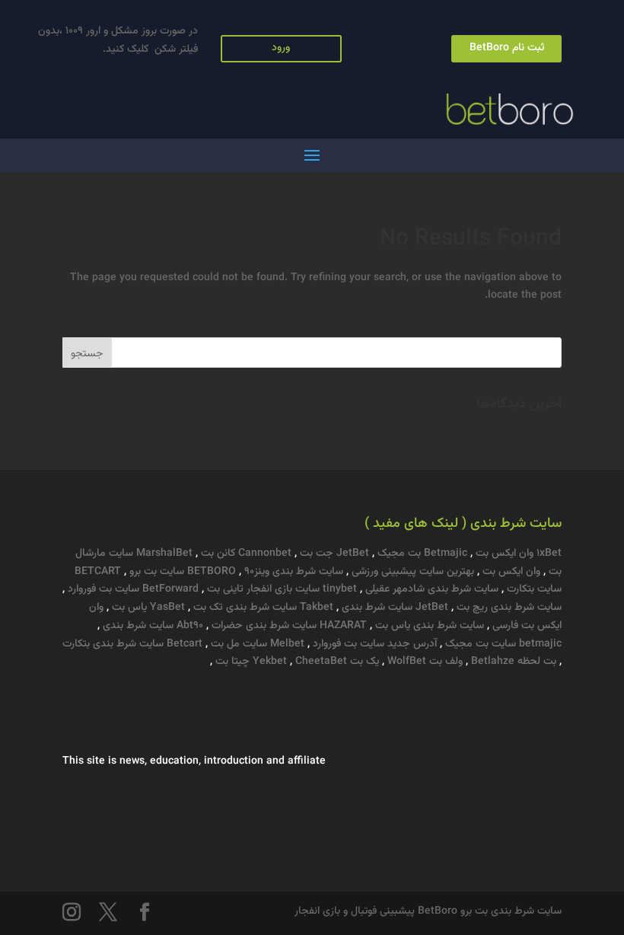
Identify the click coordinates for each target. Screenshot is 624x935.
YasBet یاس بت (147, 607)
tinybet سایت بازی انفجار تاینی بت (280, 589)
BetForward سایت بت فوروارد (132, 589)
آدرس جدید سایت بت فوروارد (375, 644)
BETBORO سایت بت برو (181, 571)
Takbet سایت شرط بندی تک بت (261, 607)
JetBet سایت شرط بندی (393, 607)
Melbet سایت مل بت (256, 644)
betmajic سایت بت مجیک (502, 644)
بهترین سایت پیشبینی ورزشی (413, 571)
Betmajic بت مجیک (420, 553)
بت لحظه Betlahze (513, 661)
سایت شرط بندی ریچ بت (509, 607)
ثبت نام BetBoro (507, 48)
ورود (281, 48)
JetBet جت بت (333, 553)
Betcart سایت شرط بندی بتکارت (132, 644)
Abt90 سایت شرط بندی (151, 625)
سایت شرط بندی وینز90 (293, 571)
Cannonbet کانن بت (244, 553)
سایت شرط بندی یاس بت (429, 625)
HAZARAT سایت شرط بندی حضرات (288, 625)
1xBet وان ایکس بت (519, 553)
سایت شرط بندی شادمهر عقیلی (431, 589)
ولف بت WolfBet (425, 661)
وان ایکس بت (509, 571)
